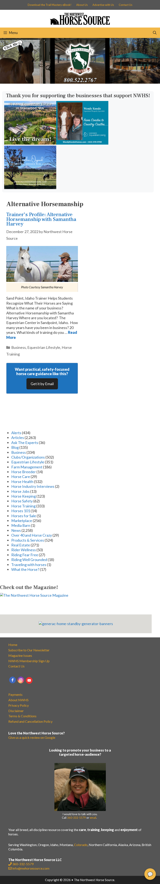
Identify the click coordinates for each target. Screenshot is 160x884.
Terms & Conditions (22, 716)
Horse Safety (22, 501)
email (93, 817)
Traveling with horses (28, 564)
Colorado (81, 845)
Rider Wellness (23, 549)
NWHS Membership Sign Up (29, 661)
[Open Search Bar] (154, 33)
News (16, 530)
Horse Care (20, 476)
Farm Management (26, 467)
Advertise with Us (103, 4)
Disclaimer (16, 711)
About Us (82, 4)
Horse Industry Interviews (32, 486)
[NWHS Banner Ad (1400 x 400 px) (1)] (80, 82)
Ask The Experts (24, 442)
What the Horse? (25, 569)
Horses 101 (20, 510)
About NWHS (18, 700)
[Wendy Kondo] (82, 143)
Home (12, 645)
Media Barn (20, 525)
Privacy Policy (18, 705)
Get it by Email (42, 383)
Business (18, 347)
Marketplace (21, 520)
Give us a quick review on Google (31, 737)
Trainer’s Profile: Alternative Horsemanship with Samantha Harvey (41, 219)
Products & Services (27, 540)
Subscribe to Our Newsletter (29, 650)
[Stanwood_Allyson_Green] (30, 143)
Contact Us (125, 4)
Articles (17, 437)
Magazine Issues (20, 655)
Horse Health (22, 481)
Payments (15, 694)
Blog (15, 447)
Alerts (16, 432)
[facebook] (12, 680)
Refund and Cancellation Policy (30, 721)
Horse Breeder (23, 471)
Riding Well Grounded (29, 559)
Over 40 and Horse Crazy (31, 535)
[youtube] (29, 680)
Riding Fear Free (24, 554)
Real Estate (20, 545)
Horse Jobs (20, 491)
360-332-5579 (76, 817)
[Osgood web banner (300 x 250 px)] (30, 187)
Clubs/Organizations (28, 457)
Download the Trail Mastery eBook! (49, 4)
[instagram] (21, 680)
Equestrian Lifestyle (43, 347)
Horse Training (23, 506)
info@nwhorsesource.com (30, 868)
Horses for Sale (23, 515)
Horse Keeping (23, 496)
